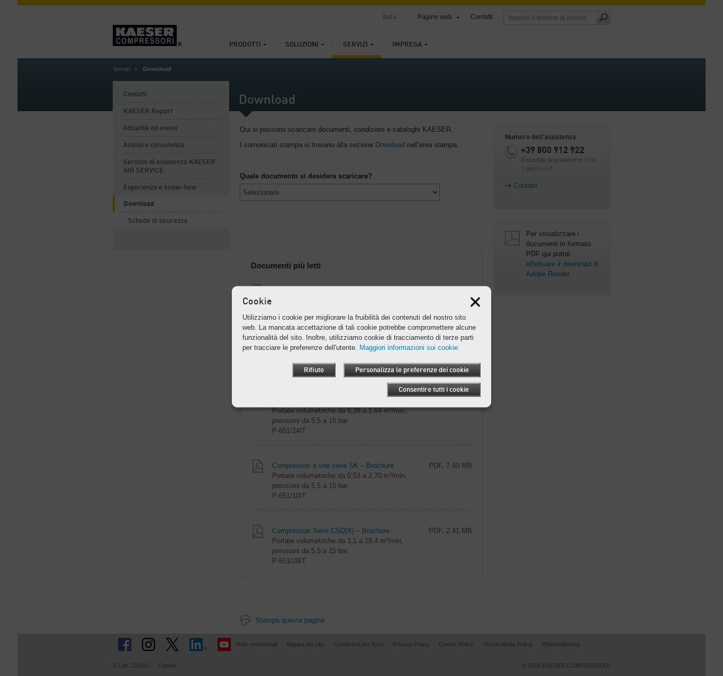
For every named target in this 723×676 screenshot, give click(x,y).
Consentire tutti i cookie (434, 389)
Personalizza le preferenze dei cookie (412, 369)
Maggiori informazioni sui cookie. (409, 347)
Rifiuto (314, 369)
